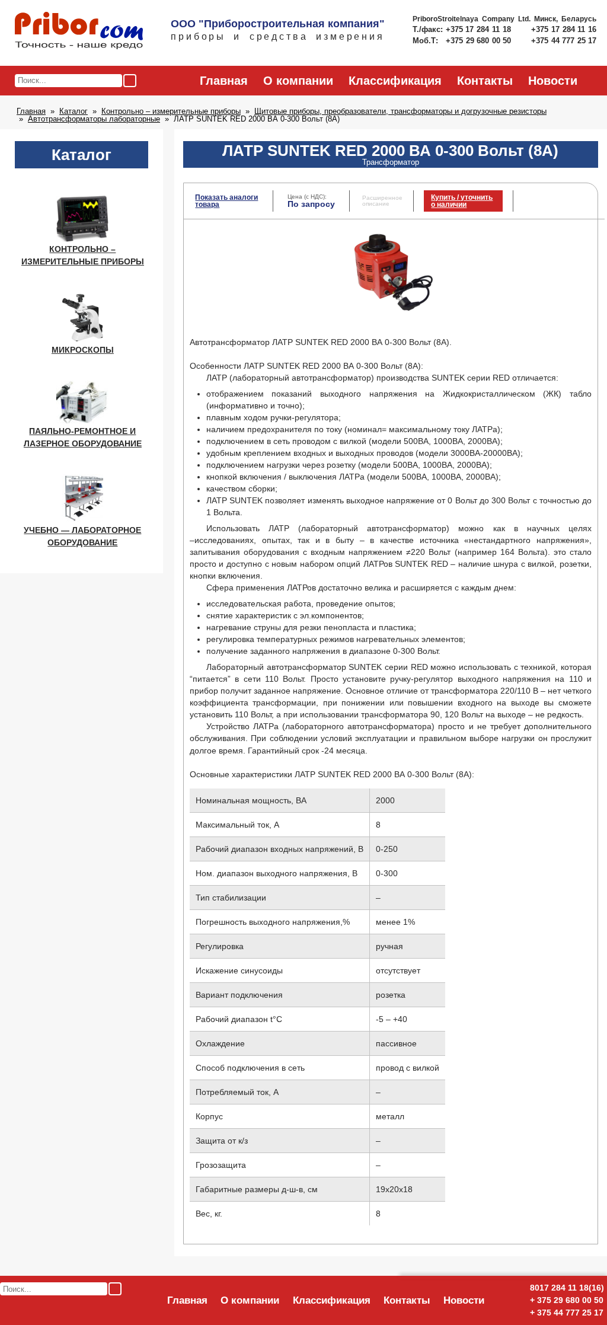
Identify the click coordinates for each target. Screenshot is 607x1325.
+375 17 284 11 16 (563, 29)
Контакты (485, 80)
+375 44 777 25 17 (563, 40)
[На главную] (79, 31)
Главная (224, 80)
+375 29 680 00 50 (479, 40)
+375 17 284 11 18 (480, 29)
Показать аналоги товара (226, 201)
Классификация (395, 80)
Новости (552, 80)
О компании (298, 80)
